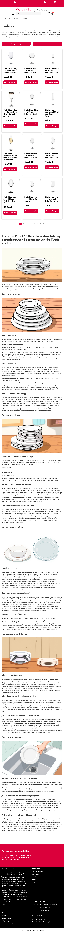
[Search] (40, 14)
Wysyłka (4, 910)
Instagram (59, 2)
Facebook (49, 2)
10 (40, 224)
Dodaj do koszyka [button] (10, 82)
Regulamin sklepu (7, 918)
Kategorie (17, 19)
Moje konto (35, 877)
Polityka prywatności (8, 921)
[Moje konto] (44, 13)
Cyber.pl (59, 932)
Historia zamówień (37, 871)
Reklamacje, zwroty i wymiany (11, 924)
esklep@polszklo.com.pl (22, 2)
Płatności (4, 907)
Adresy (34, 880)
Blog (3, 913)
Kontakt (4, 915)
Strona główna (7, 19)
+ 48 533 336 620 (8, 2)
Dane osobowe (36, 874)
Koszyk (34, 882)
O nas (3, 904)
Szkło (25, 19)
